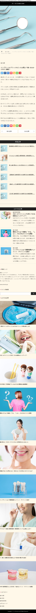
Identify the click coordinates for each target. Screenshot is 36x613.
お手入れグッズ (3, 603)
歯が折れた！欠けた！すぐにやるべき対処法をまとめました (14, 442)
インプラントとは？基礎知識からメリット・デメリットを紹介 (14, 500)
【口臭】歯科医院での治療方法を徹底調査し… (22, 193)
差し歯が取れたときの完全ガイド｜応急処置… (22, 165)
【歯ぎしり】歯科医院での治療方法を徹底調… (22, 184)
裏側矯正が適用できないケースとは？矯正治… (22, 146)
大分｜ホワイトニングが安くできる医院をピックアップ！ (13, 355)
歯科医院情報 (16, 212)
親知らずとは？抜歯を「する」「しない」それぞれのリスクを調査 (15, 413)
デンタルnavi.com (16, 611)
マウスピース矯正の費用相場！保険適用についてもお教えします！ (15, 528)
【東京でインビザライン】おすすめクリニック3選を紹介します (15, 326)
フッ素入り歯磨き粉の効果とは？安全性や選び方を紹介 (13, 557)
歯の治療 (3, 63)
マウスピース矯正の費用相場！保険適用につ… (22, 155)
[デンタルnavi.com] (18, 3)
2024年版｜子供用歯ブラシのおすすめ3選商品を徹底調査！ (14, 384)
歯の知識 (15, 230)
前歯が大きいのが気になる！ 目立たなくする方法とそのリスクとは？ (16, 471)
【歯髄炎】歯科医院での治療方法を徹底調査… (22, 174)
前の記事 (9, 131)
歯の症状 (2, 598)
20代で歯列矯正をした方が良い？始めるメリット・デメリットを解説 (16, 586)
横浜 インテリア (4, 272)
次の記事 (26, 131)
